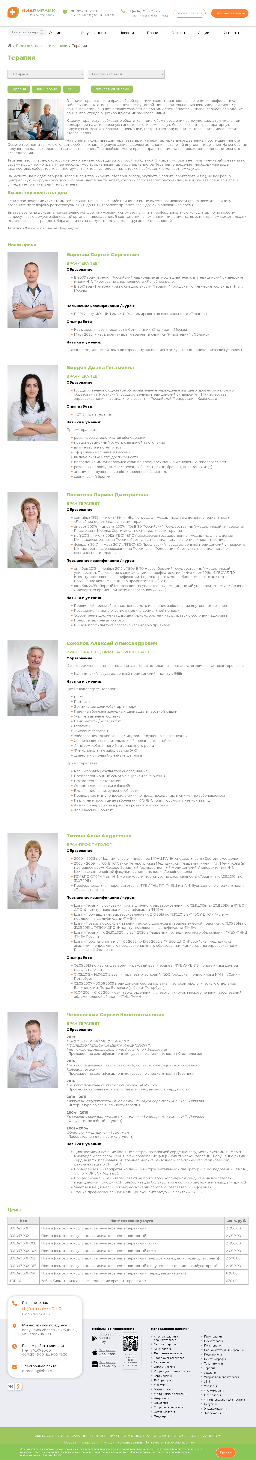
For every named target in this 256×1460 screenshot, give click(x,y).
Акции (203, 33)
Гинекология (162, 1349)
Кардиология (163, 1376)
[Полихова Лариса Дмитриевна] (32, 567)
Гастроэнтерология (167, 1344)
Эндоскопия (212, 1413)
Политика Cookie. (52, 1454)
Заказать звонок (189, 13)
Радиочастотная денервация (224, 1350)
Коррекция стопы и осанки (172, 1371)
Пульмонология (214, 1345)
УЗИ (207, 1381)
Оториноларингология (169, 1407)
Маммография (163, 1389)
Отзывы (178, 33)
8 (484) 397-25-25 (144, 11)
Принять (226, 1452)
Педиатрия (161, 1416)
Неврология (162, 1398)
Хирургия (210, 1404)
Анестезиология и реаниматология (166, 1338)
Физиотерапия (214, 1390)
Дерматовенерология (168, 1353)
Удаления (210, 1372)
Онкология (161, 1403)
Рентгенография (215, 1359)
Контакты (231, 33)
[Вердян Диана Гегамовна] (32, 439)
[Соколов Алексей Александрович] (32, 715)
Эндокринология (215, 1408)
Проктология (213, 1336)
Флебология (212, 1395)
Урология (210, 1386)
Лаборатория (163, 1380)
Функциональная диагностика (224, 1399)
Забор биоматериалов (169, 1358)
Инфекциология (165, 1367)
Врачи (152, 33)
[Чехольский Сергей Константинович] (32, 1087)
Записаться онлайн (230, 13)
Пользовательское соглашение (169, 1442)
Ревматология (213, 1354)
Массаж (159, 1385)
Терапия (209, 1368)
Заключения (162, 1362)
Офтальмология (164, 1412)
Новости (126, 33)
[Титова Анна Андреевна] (32, 908)
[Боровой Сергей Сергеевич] (32, 327)
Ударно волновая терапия (222, 1377)
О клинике (58, 33)
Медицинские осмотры (170, 1394)
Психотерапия (214, 1341)
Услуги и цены (93, 33)
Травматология (214, 1363)
